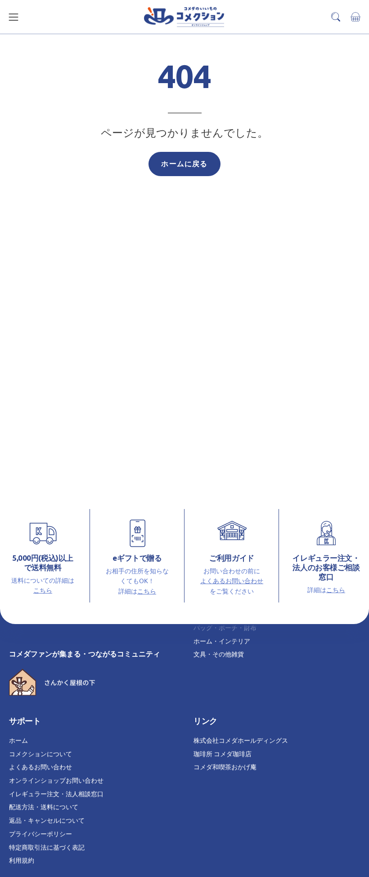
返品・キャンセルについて (47, 820)
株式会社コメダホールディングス (241, 740)
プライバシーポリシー (40, 833)
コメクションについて (40, 753)
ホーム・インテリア (222, 641)
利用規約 (21, 860)
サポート (24, 721)
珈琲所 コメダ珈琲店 (223, 753)
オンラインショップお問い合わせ (56, 780)
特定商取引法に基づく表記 (47, 846)
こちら (42, 590)
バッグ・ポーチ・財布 (225, 627)
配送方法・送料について (43, 806)
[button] (335, 16)
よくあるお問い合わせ (231, 580)
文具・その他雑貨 (219, 654)
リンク (205, 721)
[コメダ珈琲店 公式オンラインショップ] (184, 17)
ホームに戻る (184, 163)
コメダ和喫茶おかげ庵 (225, 766)
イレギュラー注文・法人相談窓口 (56, 793)
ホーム (18, 740)
